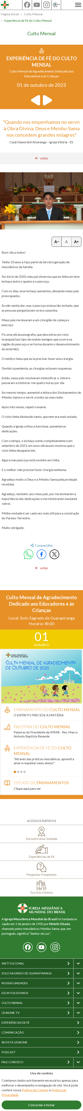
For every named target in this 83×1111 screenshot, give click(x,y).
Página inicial (10, 14)
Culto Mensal (33, 14)
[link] (41, 158)
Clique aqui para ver (27, 788)
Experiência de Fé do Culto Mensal (28, 20)
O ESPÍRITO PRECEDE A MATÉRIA (39, 715)
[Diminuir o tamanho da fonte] (57, 242)
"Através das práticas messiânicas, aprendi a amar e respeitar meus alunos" (44, 761)
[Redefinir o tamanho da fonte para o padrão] (67, 242)
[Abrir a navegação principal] (78, 5)
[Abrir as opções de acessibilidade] (56, 5)
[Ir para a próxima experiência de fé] (47, 100)
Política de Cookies (35, 1090)
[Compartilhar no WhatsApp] (28, 554)
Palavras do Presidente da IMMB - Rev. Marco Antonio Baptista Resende (46, 734)
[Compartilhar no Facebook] (41, 554)
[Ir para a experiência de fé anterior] (36, 100)
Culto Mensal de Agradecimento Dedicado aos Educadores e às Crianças (41, 603)
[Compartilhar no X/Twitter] (54, 554)
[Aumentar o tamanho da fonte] (76, 242)
